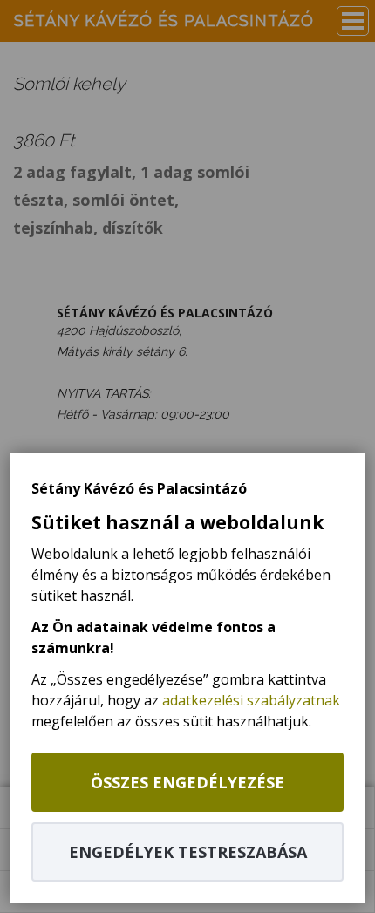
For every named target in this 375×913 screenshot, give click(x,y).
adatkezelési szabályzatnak (251, 700)
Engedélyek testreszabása (188, 851)
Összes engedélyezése (187, 782)
